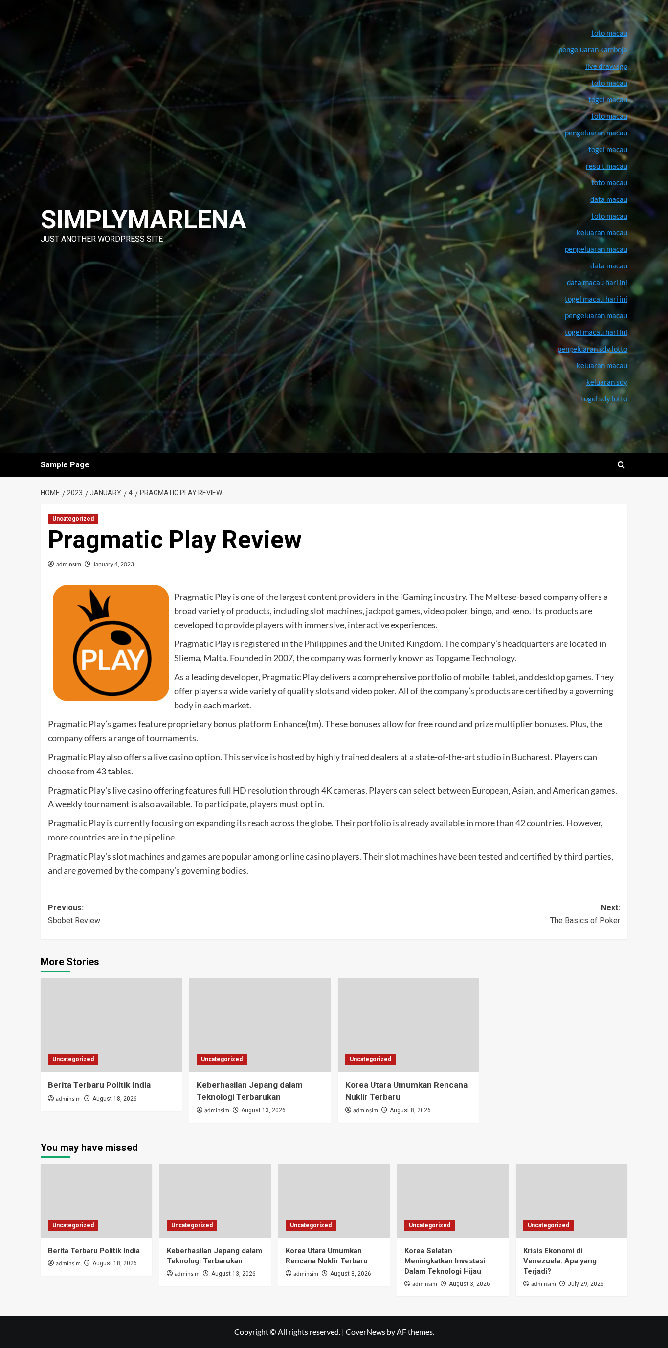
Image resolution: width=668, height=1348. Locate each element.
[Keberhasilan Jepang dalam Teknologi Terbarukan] (260, 1025)
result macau (606, 165)
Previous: (74, 914)
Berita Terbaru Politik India (99, 1085)
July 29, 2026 (586, 1284)
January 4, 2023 (113, 564)
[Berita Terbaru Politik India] (111, 1025)
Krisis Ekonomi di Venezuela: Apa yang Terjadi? (560, 1261)
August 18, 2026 (114, 1098)
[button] (621, 464)
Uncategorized (73, 518)
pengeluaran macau (596, 248)
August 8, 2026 (410, 1110)
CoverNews (365, 1331)
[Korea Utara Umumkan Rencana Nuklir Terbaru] (408, 1025)
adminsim (68, 564)
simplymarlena (143, 220)
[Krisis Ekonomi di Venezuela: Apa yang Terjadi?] (571, 1201)
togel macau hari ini (596, 332)
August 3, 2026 (469, 1284)
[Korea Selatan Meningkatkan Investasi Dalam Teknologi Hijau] (453, 1201)
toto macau (609, 215)
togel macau (607, 149)
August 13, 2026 (263, 1110)
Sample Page (65, 464)
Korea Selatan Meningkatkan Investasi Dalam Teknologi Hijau (444, 1261)
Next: (585, 914)
